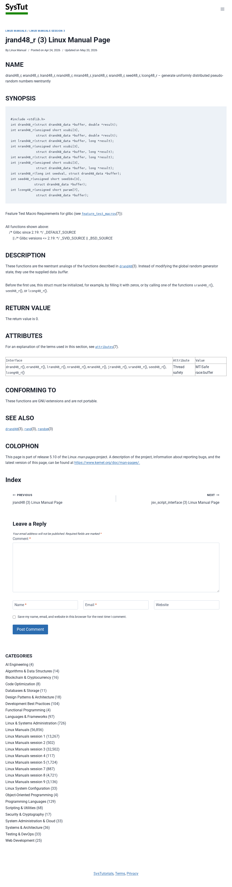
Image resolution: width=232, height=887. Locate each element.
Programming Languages (25, 801)
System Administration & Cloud (30, 821)
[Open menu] (222, 8)
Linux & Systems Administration (31, 723)
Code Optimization (20, 684)
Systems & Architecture (23, 827)
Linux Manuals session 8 (25, 775)
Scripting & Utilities (20, 808)
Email (91, 605)
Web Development (19, 840)
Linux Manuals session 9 (25, 782)
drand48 (125, 266)
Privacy (132, 873)
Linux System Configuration (27, 788)
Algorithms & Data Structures (28, 671)
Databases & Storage (22, 690)
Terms (120, 873)
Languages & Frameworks (26, 716)
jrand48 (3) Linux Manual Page (37, 499)
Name (20, 605)
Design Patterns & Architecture (29, 697)
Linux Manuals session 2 (25, 743)
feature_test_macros (99, 214)
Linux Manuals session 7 (25, 769)
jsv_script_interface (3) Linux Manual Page (185, 499)
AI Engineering (16, 664)
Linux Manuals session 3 (47, 30)
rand (27, 429)
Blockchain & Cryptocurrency (28, 677)
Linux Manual (17, 50)
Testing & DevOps (19, 834)
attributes (104, 347)
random (43, 429)
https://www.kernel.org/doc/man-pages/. (107, 462)
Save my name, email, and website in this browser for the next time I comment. (72, 617)
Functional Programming (25, 710)
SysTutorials (104, 873)
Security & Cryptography (24, 814)
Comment (22, 539)
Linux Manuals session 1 (25, 736)
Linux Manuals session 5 (25, 762)
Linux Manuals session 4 (25, 756)
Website (162, 605)
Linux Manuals (16, 30)
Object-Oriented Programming (29, 795)
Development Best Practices (27, 704)
